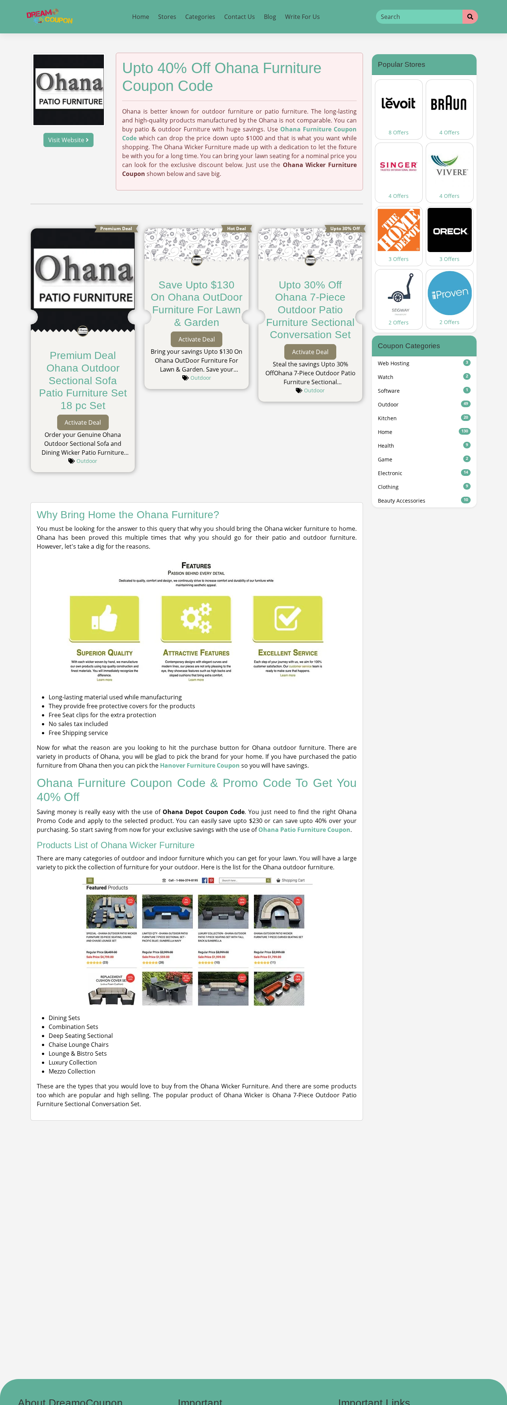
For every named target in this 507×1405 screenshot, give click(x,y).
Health (423, 445)
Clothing (423, 486)
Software (423, 390)
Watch (423, 376)
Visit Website (67, 140)
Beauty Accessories (423, 500)
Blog (270, 17)
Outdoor (86, 460)
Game (423, 459)
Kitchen (423, 418)
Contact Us (239, 17)
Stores (167, 17)
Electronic (423, 473)
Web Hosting (423, 363)
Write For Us (302, 17)
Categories (200, 17)
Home (140, 17)
